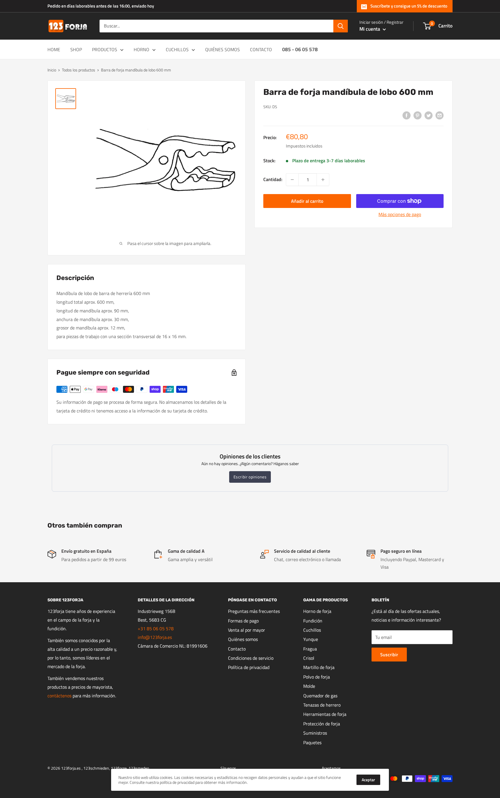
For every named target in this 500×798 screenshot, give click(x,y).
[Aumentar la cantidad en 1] (323, 180)
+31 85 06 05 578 (156, 628)
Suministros (315, 732)
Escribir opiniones (250, 477)
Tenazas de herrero (322, 704)
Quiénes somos (243, 639)
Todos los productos (78, 70)
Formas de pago (243, 620)
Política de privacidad (248, 667)
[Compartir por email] (439, 115)
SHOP (76, 49)
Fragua (310, 648)
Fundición (312, 620)
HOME (53, 49)
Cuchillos (312, 629)
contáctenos (59, 695)
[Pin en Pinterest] (417, 115)
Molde (309, 686)
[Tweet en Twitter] (428, 115)
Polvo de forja (316, 676)
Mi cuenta (370, 29)
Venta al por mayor (246, 629)
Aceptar (368, 780)
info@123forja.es (155, 637)
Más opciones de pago (399, 214)
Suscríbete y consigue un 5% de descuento (408, 6)
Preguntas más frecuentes (254, 611)
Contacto (237, 648)
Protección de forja (321, 723)
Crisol (308, 658)
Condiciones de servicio (250, 658)
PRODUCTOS (104, 49)
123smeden (138, 768)
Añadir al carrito (307, 201)
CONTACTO (261, 49)
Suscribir (389, 654)
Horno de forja (317, 611)
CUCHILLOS (177, 49)
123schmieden (96, 768)
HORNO (141, 49)
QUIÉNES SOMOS (222, 49)
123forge (119, 768)
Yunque (310, 639)
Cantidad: (272, 179)
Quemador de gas (320, 695)
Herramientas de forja (324, 714)
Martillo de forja (318, 667)
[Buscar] (340, 26)
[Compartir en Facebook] (406, 115)
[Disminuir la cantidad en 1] (292, 180)
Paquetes (312, 742)
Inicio (51, 70)
